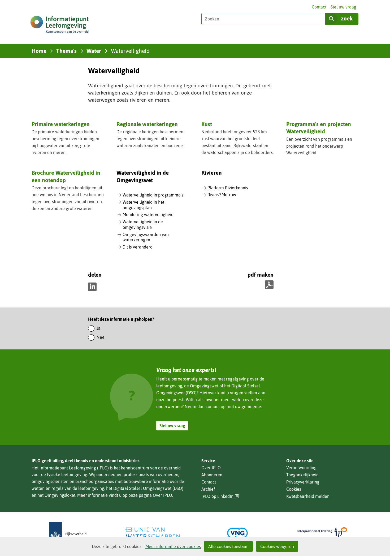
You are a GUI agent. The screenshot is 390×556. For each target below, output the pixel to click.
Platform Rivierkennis (227, 187)
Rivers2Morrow (221, 194)
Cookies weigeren (277, 546)
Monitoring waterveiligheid (148, 214)
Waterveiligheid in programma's (153, 195)
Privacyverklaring (302, 482)
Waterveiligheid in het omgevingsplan (143, 205)
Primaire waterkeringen (61, 124)
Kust (206, 124)
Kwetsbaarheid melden (308, 496)
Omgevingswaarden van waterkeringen (146, 237)
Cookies (293, 489)
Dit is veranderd (138, 247)
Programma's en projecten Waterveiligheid (318, 127)
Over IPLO (162, 495)
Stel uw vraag (343, 7)
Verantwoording (301, 467)
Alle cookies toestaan (228, 546)
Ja (99, 328)
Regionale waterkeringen (147, 124)
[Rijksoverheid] (67, 533)
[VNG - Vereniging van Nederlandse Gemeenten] (237, 533)
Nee (101, 337)
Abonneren (211, 474)
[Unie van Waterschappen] (152, 533)
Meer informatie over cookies (173, 546)
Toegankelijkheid (302, 474)
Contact (319, 7)
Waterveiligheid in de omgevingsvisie (143, 224)
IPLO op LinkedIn (220, 496)
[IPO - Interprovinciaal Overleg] (322, 533)
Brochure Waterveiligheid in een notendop (66, 176)
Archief (208, 489)
